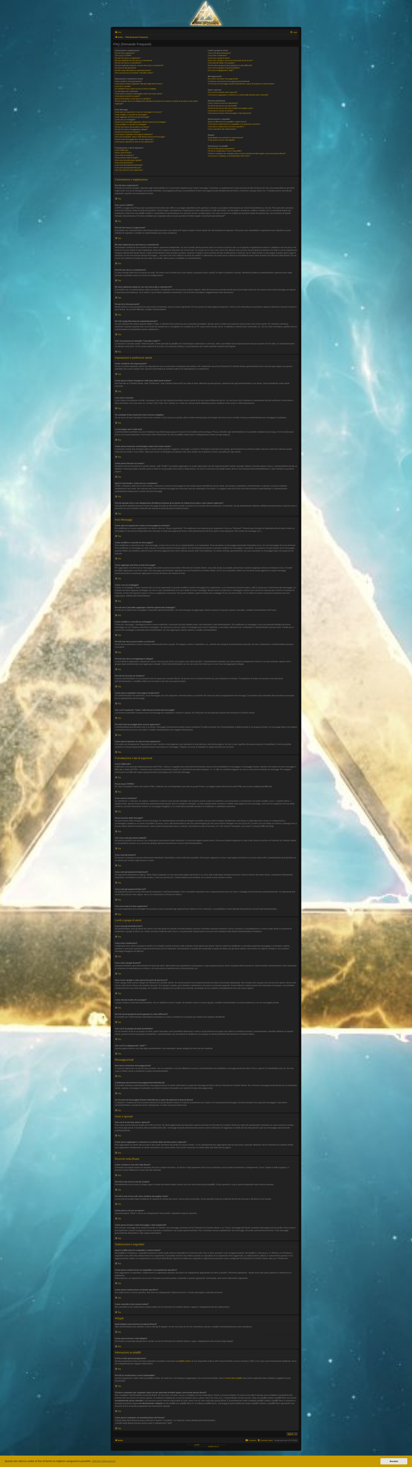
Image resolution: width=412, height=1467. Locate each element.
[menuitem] (118, 32)
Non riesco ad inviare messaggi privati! (223, 79)
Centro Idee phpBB (233, 1378)
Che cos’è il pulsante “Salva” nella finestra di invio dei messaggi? (140, 137)
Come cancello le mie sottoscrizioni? (222, 129)
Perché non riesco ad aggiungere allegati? (131, 129)
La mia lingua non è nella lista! (126, 91)
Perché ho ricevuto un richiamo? (127, 132)
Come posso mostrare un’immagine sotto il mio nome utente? (138, 94)
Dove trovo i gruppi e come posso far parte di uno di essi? (230, 60)
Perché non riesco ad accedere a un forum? (132, 127)
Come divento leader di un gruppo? (221, 63)
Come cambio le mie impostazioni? (128, 81)
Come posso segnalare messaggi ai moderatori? (134, 134)
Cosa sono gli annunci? (124, 163)
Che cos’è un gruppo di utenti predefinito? (224, 68)
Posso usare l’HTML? (123, 153)
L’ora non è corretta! (123, 86)
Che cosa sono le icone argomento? (129, 170)
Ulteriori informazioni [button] (104, 1461)
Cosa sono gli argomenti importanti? (129, 165)
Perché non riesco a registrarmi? (127, 58)
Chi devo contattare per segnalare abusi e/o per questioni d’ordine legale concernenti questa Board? (247, 153)
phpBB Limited (184, 1361)
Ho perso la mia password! (125, 68)
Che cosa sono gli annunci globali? (128, 160)
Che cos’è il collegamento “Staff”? (221, 70)
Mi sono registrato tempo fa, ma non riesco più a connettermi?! (139, 65)
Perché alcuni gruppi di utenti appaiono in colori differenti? (230, 65)
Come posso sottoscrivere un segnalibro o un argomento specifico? (234, 124)
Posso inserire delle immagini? (126, 158)
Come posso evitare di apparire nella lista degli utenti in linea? (138, 84)
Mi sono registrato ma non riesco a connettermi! (133, 60)
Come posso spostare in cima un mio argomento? (134, 142)
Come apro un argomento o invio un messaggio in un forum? (138, 112)
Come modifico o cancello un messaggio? (131, 115)
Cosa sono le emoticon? (124, 155)
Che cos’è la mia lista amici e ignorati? (222, 92)
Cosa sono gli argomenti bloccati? (128, 168)
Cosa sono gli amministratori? (219, 53)
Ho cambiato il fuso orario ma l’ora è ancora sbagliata (135, 89)
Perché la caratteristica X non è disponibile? (225, 151)
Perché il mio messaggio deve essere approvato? (134, 139)
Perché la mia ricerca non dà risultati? (222, 106)
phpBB (196, 1445)
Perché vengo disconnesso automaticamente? (133, 70)
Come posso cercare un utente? (220, 111)
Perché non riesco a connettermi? (128, 63)
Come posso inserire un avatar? (127, 96)
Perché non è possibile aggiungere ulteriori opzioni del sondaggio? (140, 122)
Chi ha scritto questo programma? (221, 148)
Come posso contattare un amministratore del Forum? (229, 156)
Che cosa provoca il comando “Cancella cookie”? (134, 73)
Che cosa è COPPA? (123, 55)
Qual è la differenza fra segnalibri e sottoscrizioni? (227, 122)
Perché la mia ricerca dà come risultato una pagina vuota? (230, 108)
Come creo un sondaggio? (125, 120)
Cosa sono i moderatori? (217, 55)
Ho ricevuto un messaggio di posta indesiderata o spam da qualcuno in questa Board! (241, 84)
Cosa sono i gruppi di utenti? (219, 58)
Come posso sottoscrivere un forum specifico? (226, 127)
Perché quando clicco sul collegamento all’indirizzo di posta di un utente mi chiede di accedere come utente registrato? (156, 102)
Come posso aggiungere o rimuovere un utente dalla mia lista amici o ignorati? (238, 95)
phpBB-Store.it (213, 1446)
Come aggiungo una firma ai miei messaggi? (132, 117)
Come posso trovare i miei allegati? (221, 140)
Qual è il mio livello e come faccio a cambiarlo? (133, 99)
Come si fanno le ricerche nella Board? (223, 103)
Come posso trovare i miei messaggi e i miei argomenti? (229, 113)
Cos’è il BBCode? (121, 150)
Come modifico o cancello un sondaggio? (131, 124)
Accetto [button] (394, 1461)
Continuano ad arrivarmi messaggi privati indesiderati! (228, 81)
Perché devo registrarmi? (125, 53)
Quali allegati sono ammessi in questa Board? (225, 138)
